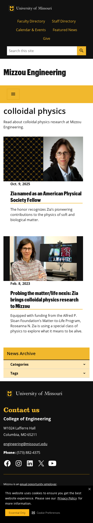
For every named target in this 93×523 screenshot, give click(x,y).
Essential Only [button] (17, 513)
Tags (14, 373)
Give (46, 38)
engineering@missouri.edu (25, 444)
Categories (19, 364)
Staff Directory (64, 21)
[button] (46, 512)
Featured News (65, 29)
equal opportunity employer (38, 484)
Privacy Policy (67, 498)
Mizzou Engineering (34, 72)
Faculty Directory (31, 21)
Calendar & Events (31, 29)
